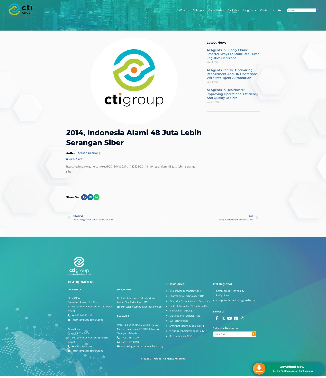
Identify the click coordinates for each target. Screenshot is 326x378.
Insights (248, 10)
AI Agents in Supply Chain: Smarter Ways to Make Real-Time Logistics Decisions (233, 54)
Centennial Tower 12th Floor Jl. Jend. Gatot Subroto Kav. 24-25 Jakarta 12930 (90, 306)
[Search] (318, 10)
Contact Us (267, 10)
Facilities (233, 10)
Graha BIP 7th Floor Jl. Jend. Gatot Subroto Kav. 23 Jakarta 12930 (88, 338)
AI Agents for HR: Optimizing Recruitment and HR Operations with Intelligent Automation (232, 74)
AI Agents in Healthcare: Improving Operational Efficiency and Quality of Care (232, 94)
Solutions (199, 10)
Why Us (184, 10)
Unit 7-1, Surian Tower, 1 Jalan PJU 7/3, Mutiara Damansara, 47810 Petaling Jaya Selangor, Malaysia (138, 329)
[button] (84, 197)
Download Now (292, 367)
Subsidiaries (216, 10)
